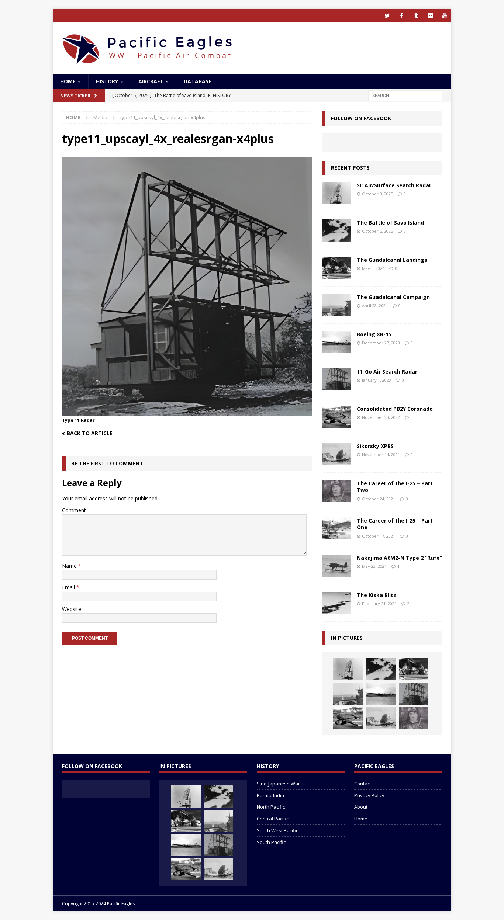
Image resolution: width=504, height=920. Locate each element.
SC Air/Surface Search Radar (394, 185)
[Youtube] (444, 15)
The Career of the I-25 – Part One (395, 524)
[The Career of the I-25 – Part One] (336, 528)
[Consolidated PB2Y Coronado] (336, 417)
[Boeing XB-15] (336, 342)
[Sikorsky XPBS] (336, 454)
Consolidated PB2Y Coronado (395, 408)
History (107, 81)
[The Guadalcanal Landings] (336, 268)
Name (70, 565)
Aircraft (150, 81)
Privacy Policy (369, 795)
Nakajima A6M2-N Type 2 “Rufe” (399, 557)
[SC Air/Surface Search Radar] (336, 193)
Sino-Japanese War (278, 783)
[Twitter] (387, 15)
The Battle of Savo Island (390, 222)
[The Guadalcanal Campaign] (336, 305)
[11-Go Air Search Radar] (336, 379)
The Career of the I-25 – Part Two (395, 486)
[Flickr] (430, 15)
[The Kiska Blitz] (336, 603)
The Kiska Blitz (376, 594)
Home (68, 81)
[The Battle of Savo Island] (336, 230)
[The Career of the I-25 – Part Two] (336, 491)
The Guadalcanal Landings (392, 259)
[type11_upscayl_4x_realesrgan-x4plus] (187, 410)
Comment (74, 510)
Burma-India (270, 795)
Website (71, 608)
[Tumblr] (416, 15)
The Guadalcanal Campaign (393, 297)
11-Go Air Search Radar (387, 371)
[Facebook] (401, 15)
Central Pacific (273, 818)
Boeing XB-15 (374, 334)
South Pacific (271, 842)
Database (197, 81)
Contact (362, 783)
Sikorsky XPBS (375, 445)
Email (69, 587)
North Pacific (271, 806)
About (360, 806)
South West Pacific (277, 830)
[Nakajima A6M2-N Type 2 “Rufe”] (336, 566)
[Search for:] (405, 95)
